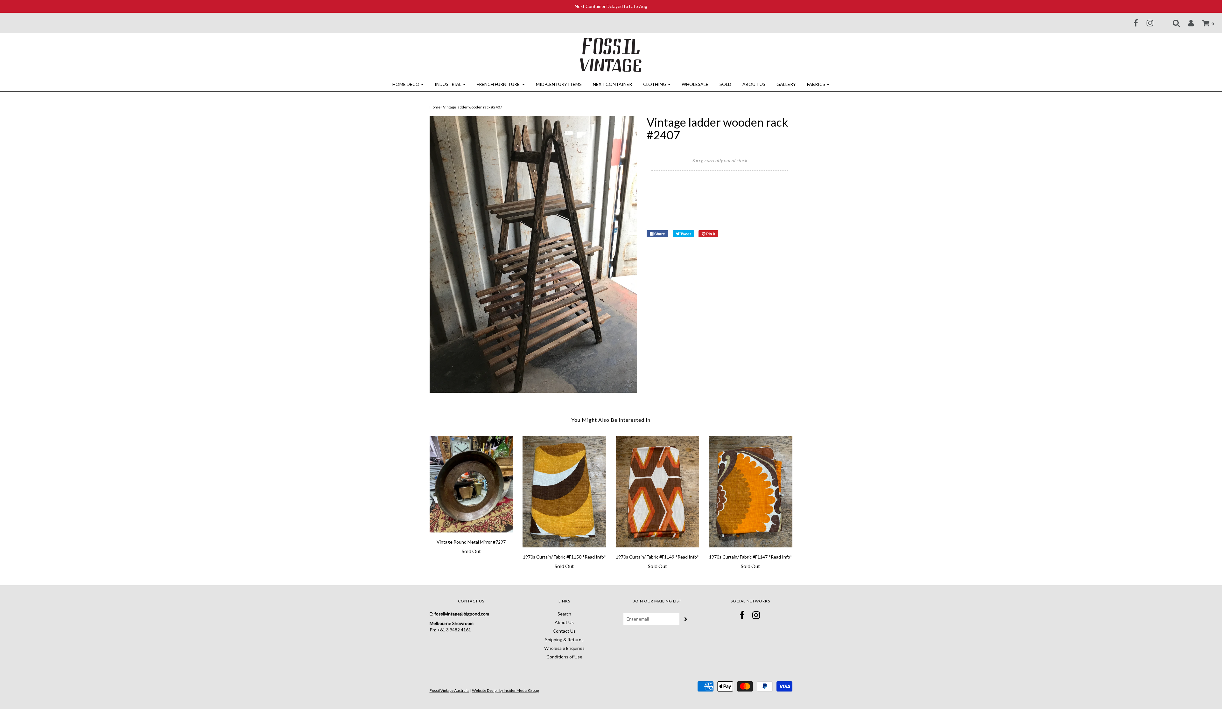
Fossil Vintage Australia (449, 690)
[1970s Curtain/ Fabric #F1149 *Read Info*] (657, 491)
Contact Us (564, 631)
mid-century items (559, 84)
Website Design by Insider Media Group (505, 690)
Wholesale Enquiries (564, 648)
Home (435, 107)
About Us (753, 84)
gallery (786, 84)
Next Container (612, 84)
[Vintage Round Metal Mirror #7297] (471, 484)
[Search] (1172, 23)
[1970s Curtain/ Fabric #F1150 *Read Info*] (564, 491)
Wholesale (695, 84)
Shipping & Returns (564, 639)
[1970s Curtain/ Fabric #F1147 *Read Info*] (750, 491)
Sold (725, 84)
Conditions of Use (564, 656)
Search (564, 613)
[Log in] (1187, 23)
